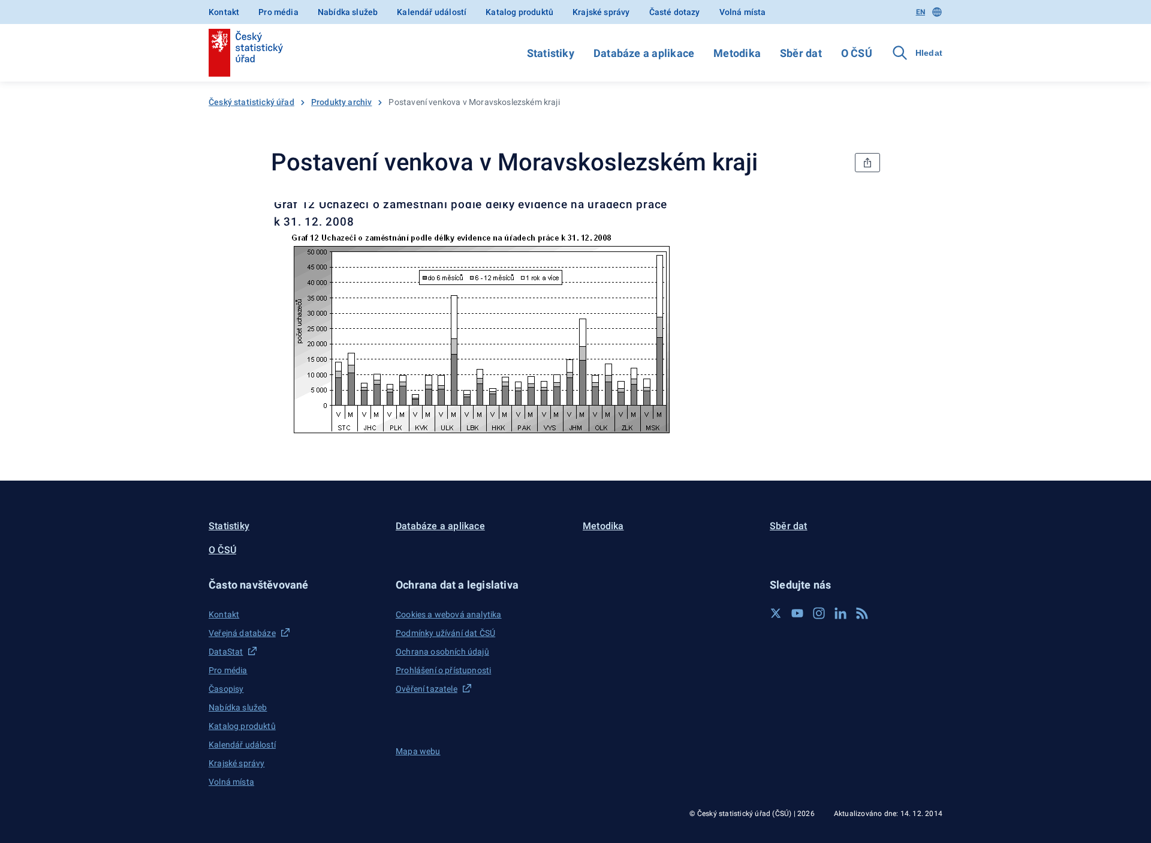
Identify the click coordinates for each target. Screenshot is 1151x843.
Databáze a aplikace (643, 53)
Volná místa (742, 12)
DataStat (226, 651)
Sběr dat (801, 53)
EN (920, 12)
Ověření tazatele (426, 689)
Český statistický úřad (251, 102)
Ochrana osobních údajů (442, 651)
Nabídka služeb (348, 12)
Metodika (737, 53)
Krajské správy (601, 12)
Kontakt (224, 12)
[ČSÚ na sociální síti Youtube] (797, 613)
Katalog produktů (519, 12)
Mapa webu (418, 751)
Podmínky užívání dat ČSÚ (445, 633)
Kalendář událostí (431, 12)
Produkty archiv (341, 102)
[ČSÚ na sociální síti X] (776, 613)
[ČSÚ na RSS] (862, 613)
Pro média (278, 12)
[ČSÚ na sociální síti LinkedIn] (840, 613)
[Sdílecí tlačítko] (867, 162)
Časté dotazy (674, 12)
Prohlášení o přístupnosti (443, 670)
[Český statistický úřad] (246, 53)
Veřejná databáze (242, 633)
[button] (295, 585)
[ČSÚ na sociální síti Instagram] (819, 613)
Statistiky (550, 53)
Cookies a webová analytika (449, 614)
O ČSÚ (856, 53)
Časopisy (226, 689)
